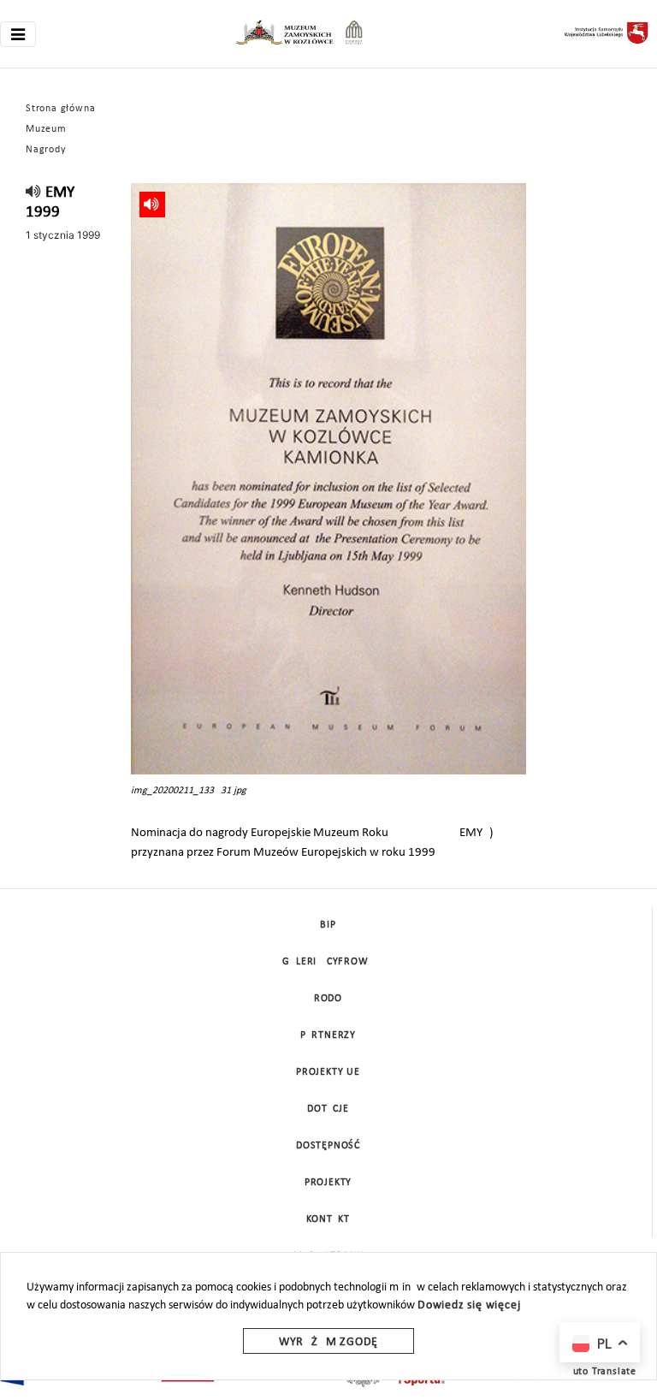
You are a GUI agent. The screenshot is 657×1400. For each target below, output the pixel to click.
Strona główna (60, 109)
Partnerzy (328, 1035)
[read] (34, 193)
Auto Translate (601, 1372)
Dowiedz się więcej (468, 1305)
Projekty (328, 1183)
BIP (327, 925)
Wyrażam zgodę (328, 1342)
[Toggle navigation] (18, 34)
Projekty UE (328, 1072)
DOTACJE (328, 1109)
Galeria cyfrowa (328, 962)
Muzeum (46, 129)
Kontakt (328, 1219)
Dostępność (328, 1146)
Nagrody (46, 150)
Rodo (328, 999)
